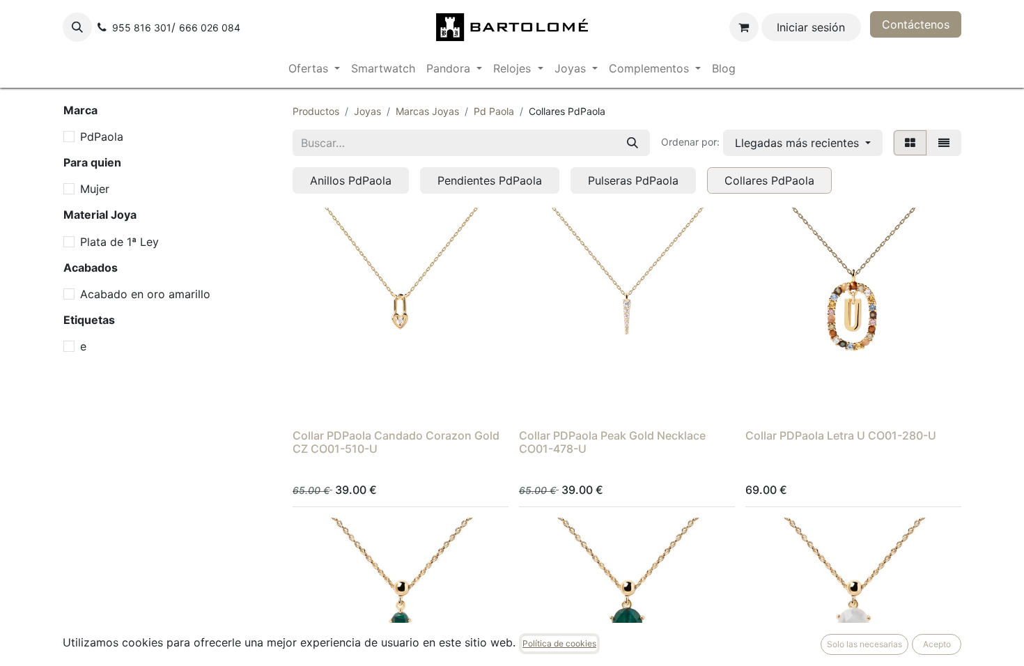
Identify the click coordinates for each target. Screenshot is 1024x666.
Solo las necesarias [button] (864, 644)
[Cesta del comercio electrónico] (744, 27)
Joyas (367, 111)
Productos (316, 111)
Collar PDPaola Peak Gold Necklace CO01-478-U (612, 442)
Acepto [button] (937, 644)
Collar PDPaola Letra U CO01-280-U (840, 435)
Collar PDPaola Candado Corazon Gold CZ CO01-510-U (396, 442)
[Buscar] (632, 143)
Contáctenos (915, 24)
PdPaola (101, 137)
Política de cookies (559, 643)
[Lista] (943, 143)
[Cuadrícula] (910, 143)
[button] (77, 27)
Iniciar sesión (811, 27)
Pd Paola (494, 111)
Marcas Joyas (427, 111)
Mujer (94, 189)
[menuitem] (314, 68)
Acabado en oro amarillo (145, 294)
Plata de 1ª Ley (119, 242)
